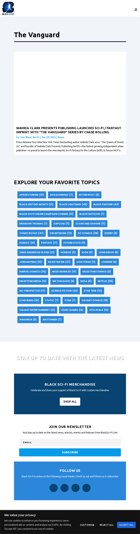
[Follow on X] (75, 488)
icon (87, 252)
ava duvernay (61, 195)
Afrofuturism (31, 195)
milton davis (63, 281)
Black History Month (36, 204)
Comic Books (31, 233)
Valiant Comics (95, 300)
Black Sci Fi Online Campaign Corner (46, 214)
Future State (74, 242)
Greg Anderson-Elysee (37, 252)
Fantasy (49, 242)
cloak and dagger (90, 223)
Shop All (70, 401)
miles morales (64, 271)
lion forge (86, 262)
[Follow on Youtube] (86, 488)
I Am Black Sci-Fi (29, 137)
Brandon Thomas (33, 223)
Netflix (105, 281)
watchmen (52, 319)
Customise (87, 525)
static (52, 300)
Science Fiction (64, 290)
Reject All (107, 525)
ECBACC (27, 242)
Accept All (126, 525)
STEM (70, 300)
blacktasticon (91, 214)
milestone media (32, 281)
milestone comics (96, 271)
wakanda (28, 319)
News (61, 137)
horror (68, 252)
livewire (109, 262)
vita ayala (99, 310)
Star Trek (93, 290)
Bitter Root (89, 195)
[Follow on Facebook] (54, 488)
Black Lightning (73, 204)
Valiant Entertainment (37, 310)
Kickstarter (59, 262)
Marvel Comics (32, 271)
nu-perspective (32, 290)
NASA (86, 281)
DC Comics (88, 233)
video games (72, 310)
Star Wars (29, 300)
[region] (70, 522)
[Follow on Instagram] (64, 488)
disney (110, 233)
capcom (61, 223)
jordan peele (30, 262)
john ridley (108, 252)
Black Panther (106, 204)
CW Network (61, 233)
